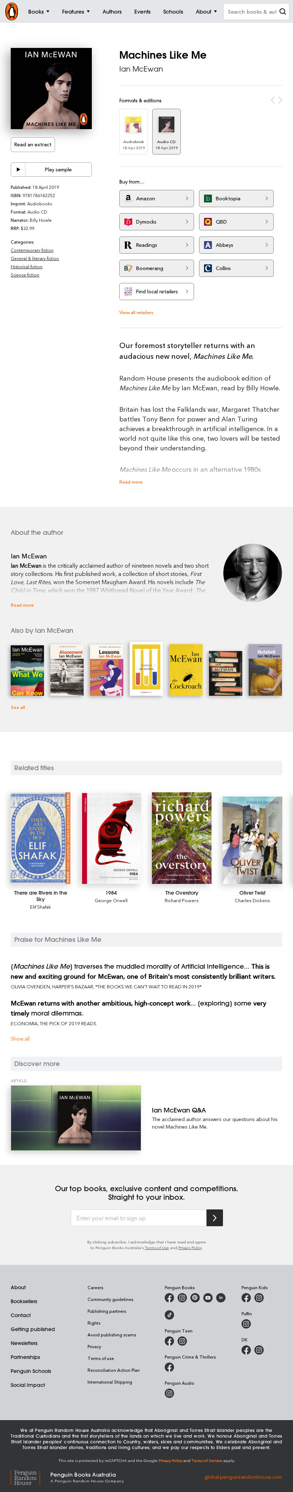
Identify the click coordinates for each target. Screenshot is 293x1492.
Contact (21, 1315)
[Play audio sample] (18, 169)
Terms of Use (157, 1247)
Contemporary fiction (32, 250)
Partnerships (25, 1357)
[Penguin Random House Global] (30, 1477)
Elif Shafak (40, 906)
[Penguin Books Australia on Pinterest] (195, 1297)
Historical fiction (27, 266)
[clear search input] (282, 12)
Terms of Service (207, 1460)
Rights (94, 1323)
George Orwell (111, 900)
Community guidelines (110, 1299)
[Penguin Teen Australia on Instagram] (182, 1341)
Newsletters (24, 1343)
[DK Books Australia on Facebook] (246, 1350)
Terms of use (101, 1358)
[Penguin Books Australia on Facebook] (169, 1297)
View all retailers (136, 312)
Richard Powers (182, 900)
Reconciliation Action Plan (114, 1370)
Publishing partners (107, 1311)
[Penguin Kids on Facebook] (246, 1297)
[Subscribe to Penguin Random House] (215, 1217)
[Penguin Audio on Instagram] (169, 1393)
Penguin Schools (31, 1371)
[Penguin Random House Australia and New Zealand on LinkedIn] (220, 1297)
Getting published (33, 1329)
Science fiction (25, 275)
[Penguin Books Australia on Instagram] (182, 1297)
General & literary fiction (35, 258)
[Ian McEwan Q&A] (76, 1118)
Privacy (94, 1346)
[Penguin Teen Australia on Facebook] (169, 1341)
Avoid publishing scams (112, 1334)
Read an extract (32, 144)
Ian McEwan (141, 68)
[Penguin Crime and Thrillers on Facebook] (169, 1367)
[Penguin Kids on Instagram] (259, 1297)
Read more (131, 481)
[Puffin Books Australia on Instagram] (246, 1324)
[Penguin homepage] (11, 11)
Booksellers (24, 1301)
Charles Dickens (252, 900)
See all (18, 707)
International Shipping (110, 1382)
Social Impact (28, 1385)
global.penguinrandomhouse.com (243, 1477)
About (18, 1287)
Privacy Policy (190, 1247)
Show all (20, 1038)
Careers (95, 1287)
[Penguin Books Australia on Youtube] (208, 1297)
